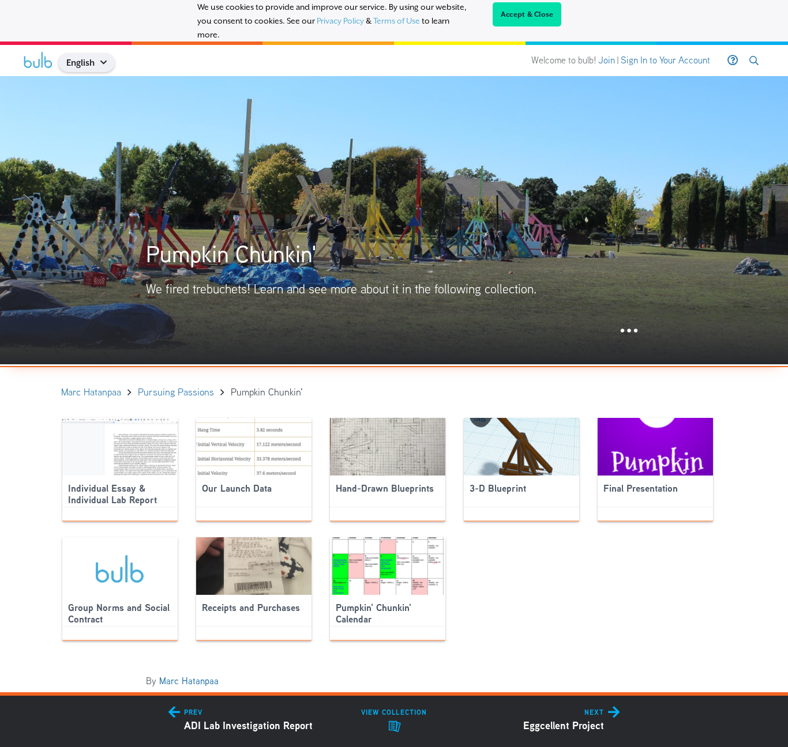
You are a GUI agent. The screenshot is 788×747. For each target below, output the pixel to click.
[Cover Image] (394, 220)
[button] (108, 62)
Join (606, 60)
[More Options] (629, 331)
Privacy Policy (340, 20)
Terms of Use (396, 20)
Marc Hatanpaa (189, 681)
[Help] (733, 60)
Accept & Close (527, 14)
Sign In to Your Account (665, 60)
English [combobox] (80, 62)
